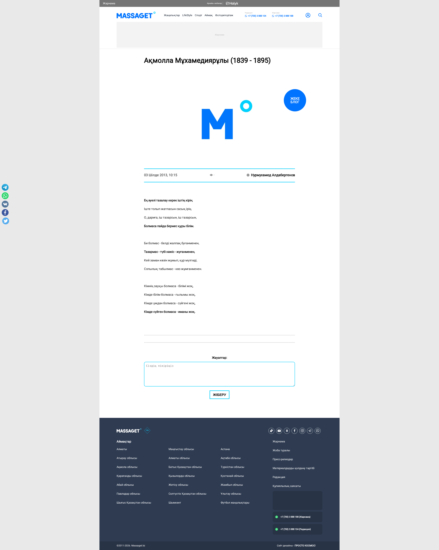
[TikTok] (271, 430)
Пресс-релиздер (283, 459)
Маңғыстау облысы (181, 449)
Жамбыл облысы (232, 484)
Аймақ (209, 15)
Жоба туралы (281, 450)
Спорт (198, 15)
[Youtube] (279, 430)
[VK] (287, 430)
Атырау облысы (127, 458)
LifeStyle (187, 15)
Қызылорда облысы (182, 476)
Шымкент (175, 502)
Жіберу (219, 395)
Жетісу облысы (178, 484)
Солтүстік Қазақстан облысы (187, 493)
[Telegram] (310, 430)
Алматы (122, 449)
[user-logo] (308, 15)
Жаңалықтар (172, 15)
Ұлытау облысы (231, 493)
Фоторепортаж (224, 15)
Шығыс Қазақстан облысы (134, 502)
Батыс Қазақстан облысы (185, 467)
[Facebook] (294, 430)
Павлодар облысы (128, 493)
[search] (320, 15)
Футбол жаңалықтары (235, 502)
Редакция (279, 477)
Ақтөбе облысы (231, 458)
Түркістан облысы (232, 467)
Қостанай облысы (232, 476)
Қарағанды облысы (129, 476)
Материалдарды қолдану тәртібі (294, 468)
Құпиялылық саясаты (287, 486)
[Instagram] (302, 430)
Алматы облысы (179, 458)
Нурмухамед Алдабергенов (273, 175)
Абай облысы (125, 484)
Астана (225, 449)
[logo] (136, 15)
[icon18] (147, 430)
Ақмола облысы (127, 467)
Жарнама (109, 3)
